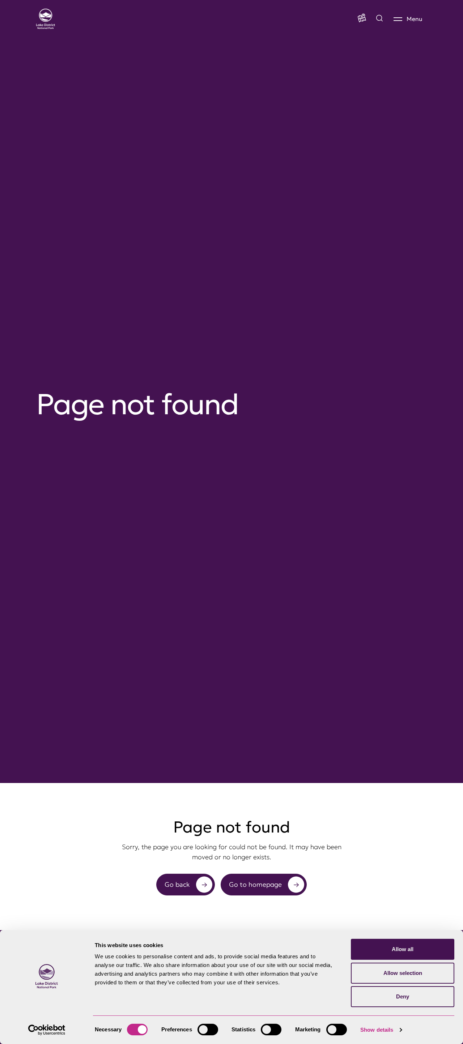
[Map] (362, 18)
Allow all (402, 949)
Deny (402, 996)
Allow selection (402, 973)
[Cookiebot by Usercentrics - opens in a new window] (46, 1029)
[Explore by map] (379, 19)
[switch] (207, 1029)
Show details (376, 1030)
